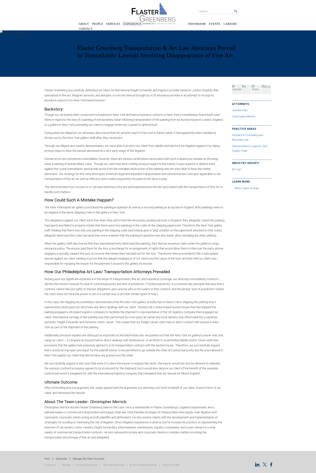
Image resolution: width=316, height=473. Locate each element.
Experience (132, 23)
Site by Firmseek (170, 465)
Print (47, 458)
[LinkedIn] (236, 89)
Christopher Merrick (244, 116)
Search (203, 11)
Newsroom (197, 23)
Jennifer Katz (240, 110)
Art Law (236, 169)
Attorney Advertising (113, 465)
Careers (230, 23)
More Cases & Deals (247, 188)
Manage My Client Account (88, 458)
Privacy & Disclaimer (87, 465)
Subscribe (61, 458)
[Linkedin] (257, 465)
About (84, 23)
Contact (85, 28)
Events (214, 23)
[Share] (266, 89)
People (97, 23)
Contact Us (50, 465)
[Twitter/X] (265, 465)
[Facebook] (256, 89)
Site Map (66, 465)
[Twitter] (246, 89)
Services (113, 23)
